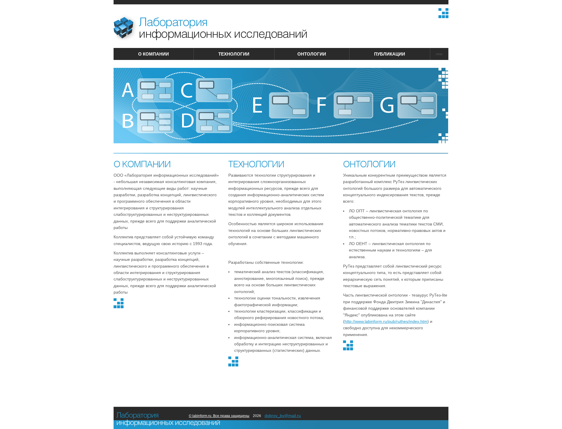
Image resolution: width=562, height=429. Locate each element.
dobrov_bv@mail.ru (283, 415)
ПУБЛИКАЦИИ (389, 53)
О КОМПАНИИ (153, 53)
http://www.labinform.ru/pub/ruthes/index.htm (386, 321)
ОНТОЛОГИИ (311, 53)
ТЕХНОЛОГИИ (233, 53)
